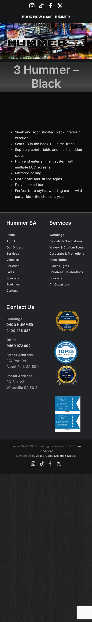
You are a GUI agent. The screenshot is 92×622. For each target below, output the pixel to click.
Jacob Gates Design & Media (56, 455)
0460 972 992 (18, 346)
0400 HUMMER (56, 17)
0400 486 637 (18, 330)
